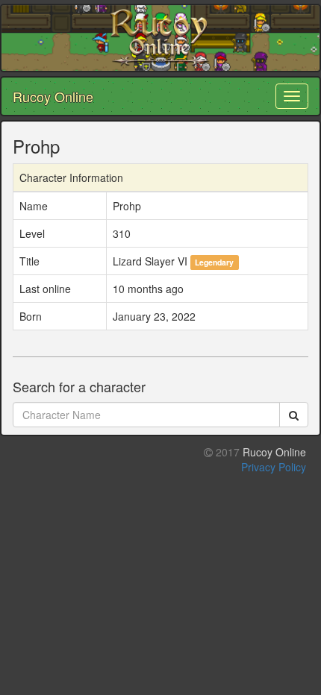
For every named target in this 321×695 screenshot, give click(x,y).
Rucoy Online (53, 96)
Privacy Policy (273, 466)
